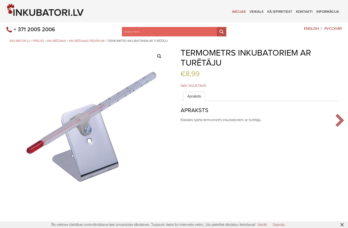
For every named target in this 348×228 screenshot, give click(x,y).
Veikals (256, 11)
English (311, 28)
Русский (333, 28)
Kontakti (304, 11)
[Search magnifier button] (221, 31)
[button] (159, 56)
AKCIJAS (239, 11)
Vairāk (262, 225)
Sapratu (279, 225)
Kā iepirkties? (279, 11)
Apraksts (194, 96)
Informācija (327, 11)
